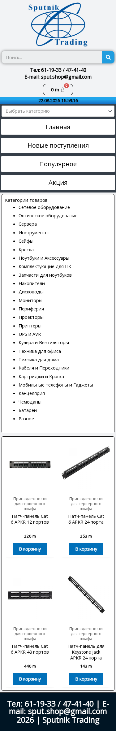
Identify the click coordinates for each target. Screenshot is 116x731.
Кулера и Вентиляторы (44, 342)
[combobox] (58, 111)
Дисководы (31, 291)
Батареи (28, 410)
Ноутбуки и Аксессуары (44, 258)
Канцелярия (32, 393)
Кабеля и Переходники (44, 368)
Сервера (28, 224)
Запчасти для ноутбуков (45, 275)
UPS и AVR (30, 334)
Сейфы (26, 241)
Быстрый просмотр (30, 487)
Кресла (26, 249)
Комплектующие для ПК (45, 266)
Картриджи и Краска (41, 376)
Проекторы (31, 317)
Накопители (32, 283)
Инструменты (34, 232)
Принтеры (30, 325)
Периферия (31, 308)
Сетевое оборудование (44, 207)
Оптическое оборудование (48, 215)
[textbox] (55, 111)
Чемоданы (30, 402)
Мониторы (30, 300)
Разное (26, 418)
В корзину (30, 549)
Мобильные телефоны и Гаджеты (56, 385)
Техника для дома (39, 359)
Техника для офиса (40, 351)
